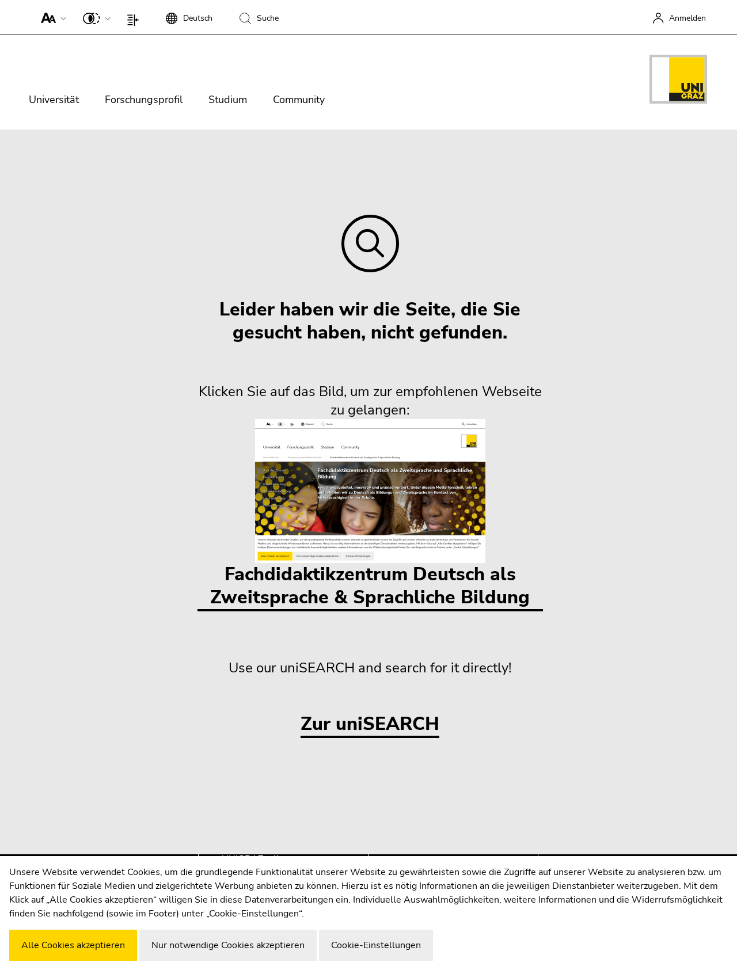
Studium (227, 99)
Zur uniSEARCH (370, 724)
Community (299, 99)
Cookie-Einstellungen (376, 945)
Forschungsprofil (144, 99)
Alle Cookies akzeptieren (73, 945)
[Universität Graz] (678, 81)
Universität (54, 99)
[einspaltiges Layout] (135, 17)
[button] (51, 17)
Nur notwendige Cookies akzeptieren (228, 945)
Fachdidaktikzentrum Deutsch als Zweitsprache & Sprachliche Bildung (370, 586)
